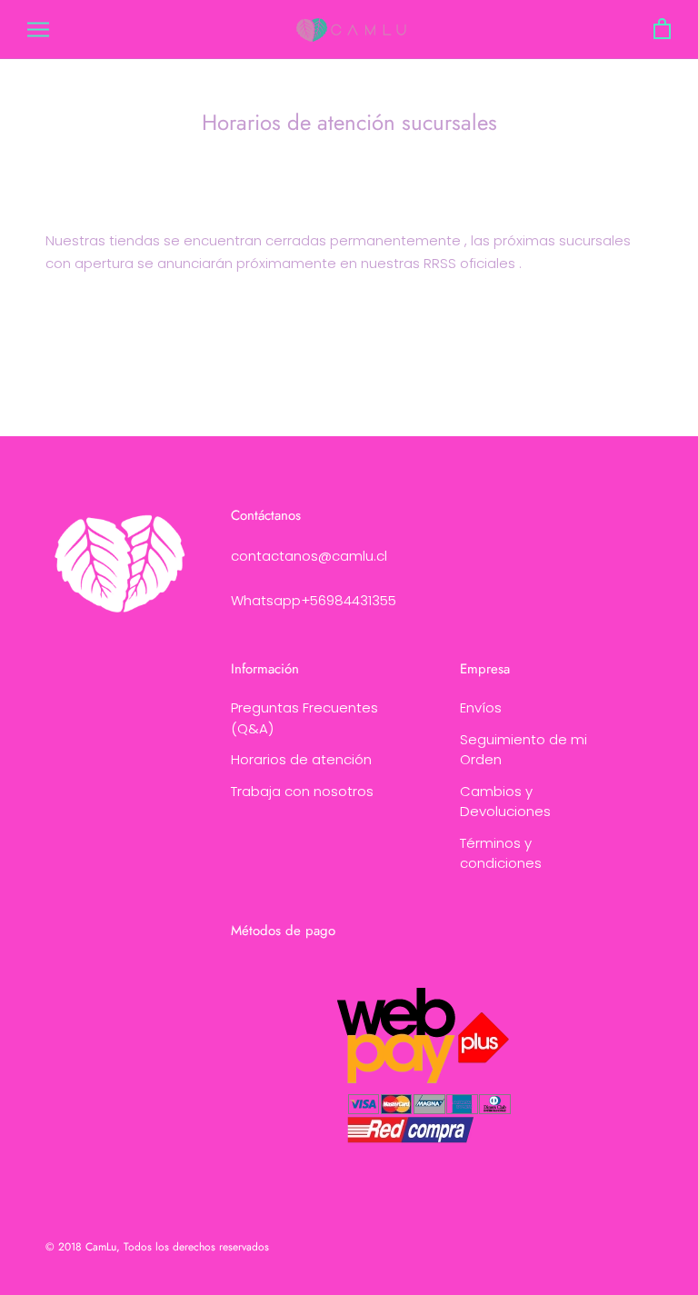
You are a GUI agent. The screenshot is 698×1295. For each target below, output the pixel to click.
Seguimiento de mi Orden (523, 750)
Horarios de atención (301, 759)
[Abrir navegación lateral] (38, 29)
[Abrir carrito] (662, 29)
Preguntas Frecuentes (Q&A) (304, 718)
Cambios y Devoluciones (505, 802)
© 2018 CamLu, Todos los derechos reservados (157, 1247)
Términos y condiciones (501, 853)
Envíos (481, 707)
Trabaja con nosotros (302, 791)
